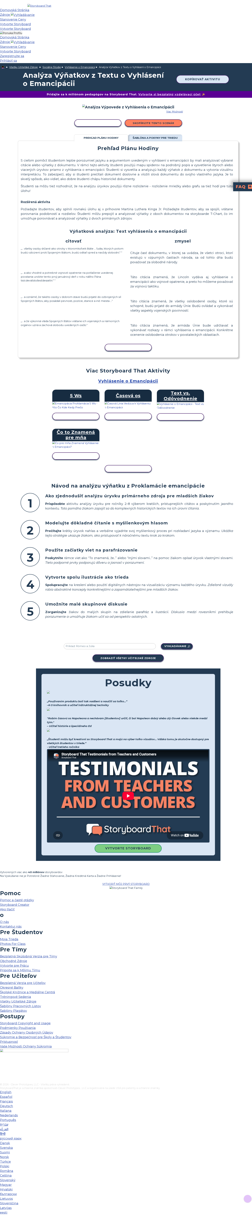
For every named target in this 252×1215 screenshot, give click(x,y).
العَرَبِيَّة (4, 1129)
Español (6, 1097)
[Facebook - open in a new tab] (2, 1063)
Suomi (5, 1152)
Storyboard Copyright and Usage (25, 1023)
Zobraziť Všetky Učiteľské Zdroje (128, 658)
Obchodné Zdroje (13, 961)
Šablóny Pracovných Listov (20, 1006)
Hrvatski (6, 1189)
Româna (6, 1171)
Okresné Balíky (11, 987)
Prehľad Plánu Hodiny (101, 137)
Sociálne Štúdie (52, 67)
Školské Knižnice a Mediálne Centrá (27, 992)
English (5, 1092)
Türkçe (5, 1162)
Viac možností (174, 111)
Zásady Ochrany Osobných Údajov (26, 1032)
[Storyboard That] (39, 5)
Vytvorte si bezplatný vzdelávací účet (169, 94)
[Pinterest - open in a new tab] (2, 1080)
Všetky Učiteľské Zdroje (23, 67)
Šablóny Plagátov (13, 1011)
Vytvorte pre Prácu (14, 966)
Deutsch (6, 1106)
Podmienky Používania (18, 1028)
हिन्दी (2, 1134)
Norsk (4, 1157)
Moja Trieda (9, 939)
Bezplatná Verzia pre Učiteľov (23, 983)
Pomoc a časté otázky (17, 900)
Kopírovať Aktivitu (202, 79)
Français (6, 1101)
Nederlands (9, 1115)
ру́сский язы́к (10, 1138)
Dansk (5, 1143)
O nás (4, 922)
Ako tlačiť (7, 909)
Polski (4, 1166)
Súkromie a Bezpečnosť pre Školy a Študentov (35, 1037)
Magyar (6, 1185)
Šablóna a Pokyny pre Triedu (155, 137)
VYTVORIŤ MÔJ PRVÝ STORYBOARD (126, 884)
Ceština (6, 1175)
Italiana (5, 1111)
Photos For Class (13, 944)
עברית (4, 1125)
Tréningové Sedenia (15, 997)
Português (8, 1120)
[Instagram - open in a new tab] (2, 1069)
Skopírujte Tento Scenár (153, 123)
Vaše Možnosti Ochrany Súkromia (26, 1046)
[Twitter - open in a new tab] (2, 1075)
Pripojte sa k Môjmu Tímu (20, 970)
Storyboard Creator (14, 905)
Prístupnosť (9, 1042)
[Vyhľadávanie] (23, 15)
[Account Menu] (11, 33)
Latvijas (6, 1208)
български (8, 1194)
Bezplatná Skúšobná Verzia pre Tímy (28, 956)
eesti (3, 1212)
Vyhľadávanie (175, 646)
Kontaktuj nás (11, 926)
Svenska (6, 1148)
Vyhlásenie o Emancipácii (80, 67)
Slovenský (7, 1180)
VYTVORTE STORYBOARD (128, 848)
